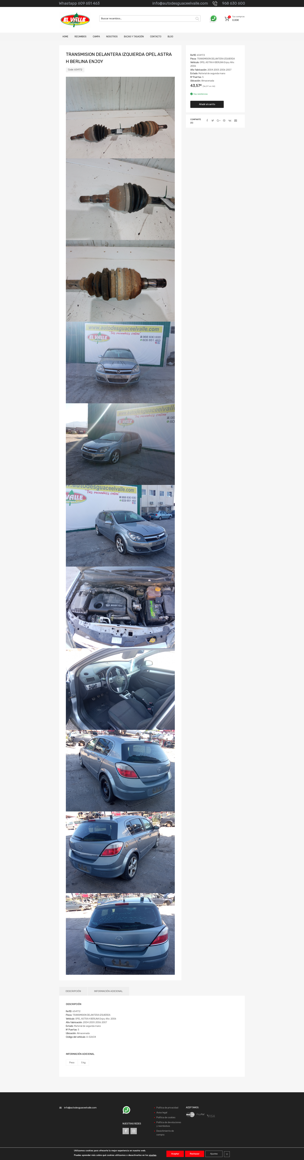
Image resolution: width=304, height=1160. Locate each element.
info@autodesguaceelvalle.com (180, 3)
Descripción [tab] (73, 991)
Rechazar (194, 1153)
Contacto (155, 36)
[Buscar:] (150, 18)
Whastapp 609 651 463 (79, 3)
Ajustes (214, 1153)
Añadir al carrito (207, 104)
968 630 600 (233, 3)
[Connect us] (126, 1131)
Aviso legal (161, 1112)
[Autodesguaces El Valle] (72, 20)
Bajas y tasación (134, 36)
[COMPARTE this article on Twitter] (212, 121)
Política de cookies (165, 1117)
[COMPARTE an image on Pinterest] (224, 121)
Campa (96, 36)
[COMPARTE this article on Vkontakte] (229, 121)
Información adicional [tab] (108, 991)
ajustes (152, 1155)
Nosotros (112, 36)
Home (65, 36)
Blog (170, 36)
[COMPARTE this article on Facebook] (207, 121)
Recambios (80, 36)
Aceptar (175, 1153)
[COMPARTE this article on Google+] (218, 121)
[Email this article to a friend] (235, 121)
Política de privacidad (167, 1107)
